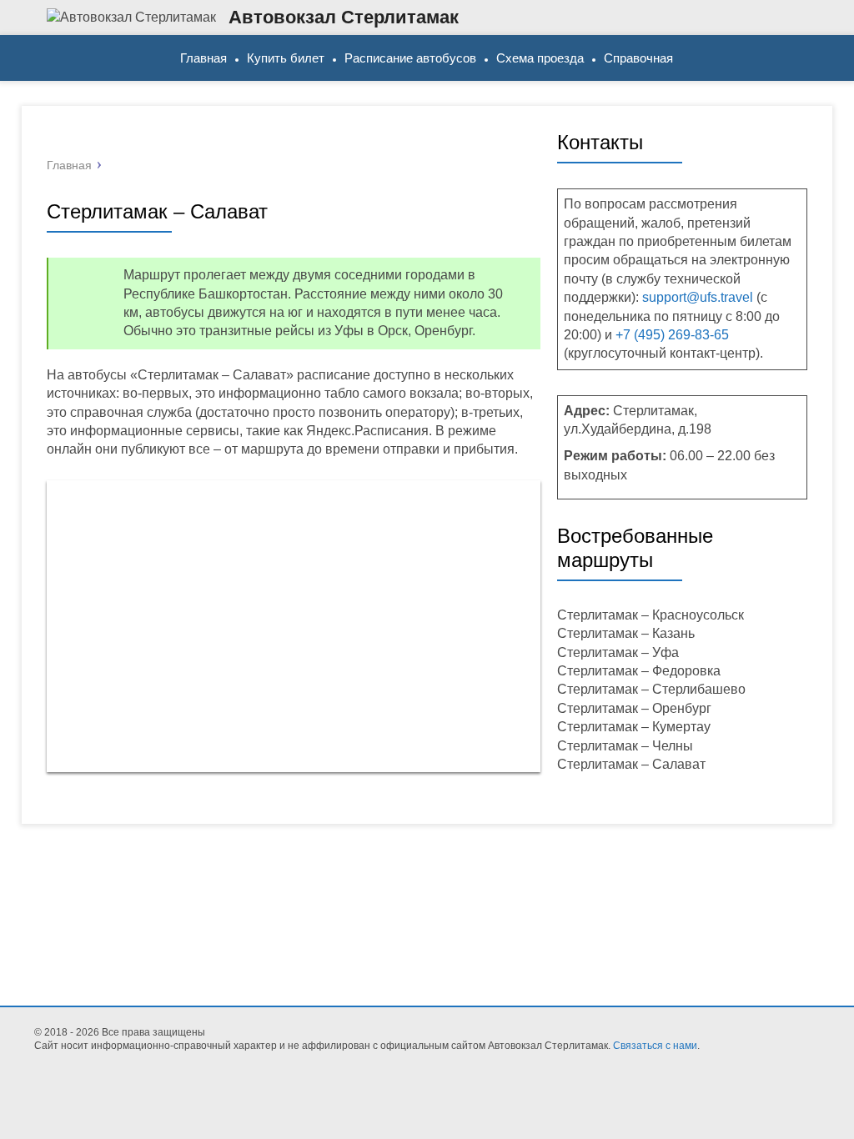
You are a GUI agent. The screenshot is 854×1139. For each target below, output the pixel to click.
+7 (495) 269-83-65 (672, 335)
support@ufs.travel (697, 297)
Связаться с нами (655, 1045)
